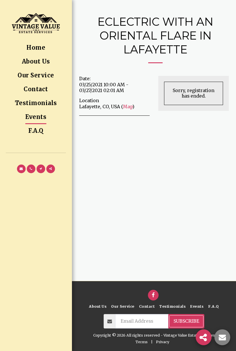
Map (127, 106)
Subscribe (186, 321)
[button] (21, 169)
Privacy (162, 342)
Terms (142, 342)
